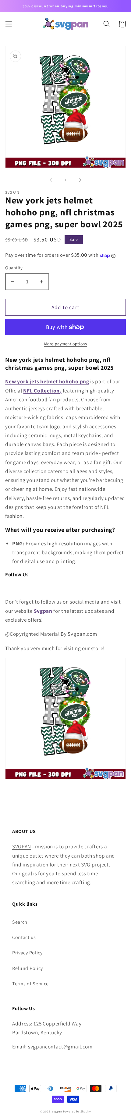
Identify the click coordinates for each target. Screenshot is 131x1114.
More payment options (65, 344)
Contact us (24, 937)
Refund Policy (27, 968)
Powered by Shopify (77, 1111)
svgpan (57, 1111)
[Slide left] (51, 180)
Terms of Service (30, 983)
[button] (8, 24)
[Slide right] (80, 180)
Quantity (14, 268)
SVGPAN (21, 846)
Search (19, 922)
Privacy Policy (27, 952)
